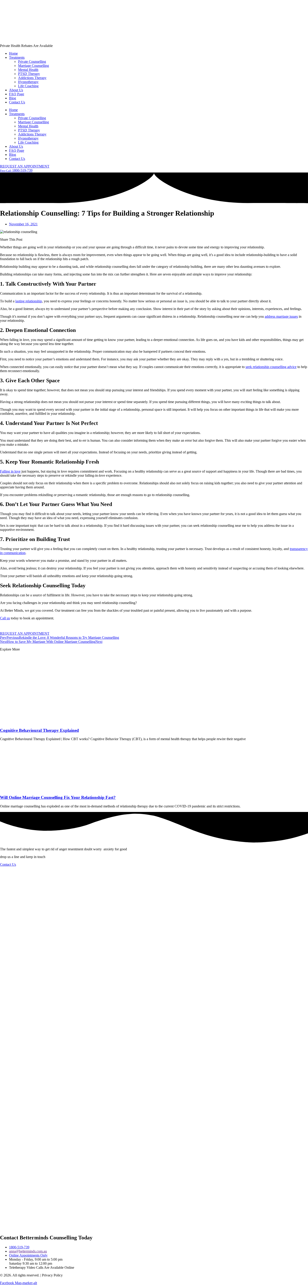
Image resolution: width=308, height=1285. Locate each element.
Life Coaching (28, 86)
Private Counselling (32, 61)
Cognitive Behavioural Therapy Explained (39, 730)
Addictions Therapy (32, 78)
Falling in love (10, 471)
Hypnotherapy (28, 82)
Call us (5, 618)
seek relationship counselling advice (271, 367)
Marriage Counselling (33, 66)
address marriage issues (281, 316)
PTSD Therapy (29, 74)
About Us (16, 90)
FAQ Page (16, 94)
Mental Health (28, 70)
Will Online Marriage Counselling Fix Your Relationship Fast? (58, 797)
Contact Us (17, 102)
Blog (12, 98)
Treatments (17, 57)
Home (13, 53)
